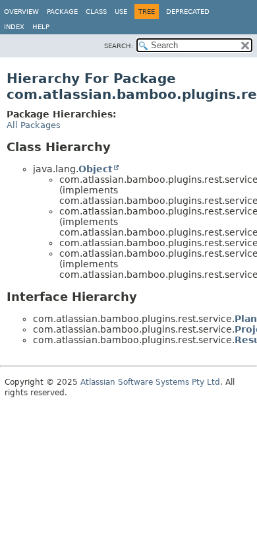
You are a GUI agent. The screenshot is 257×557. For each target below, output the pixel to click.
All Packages (34, 125)
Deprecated (188, 11)
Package (62, 11)
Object (95, 169)
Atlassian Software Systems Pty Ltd (150, 382)
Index (14, 26)
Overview (21, 11)
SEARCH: (118, 45)
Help (40, 26)
